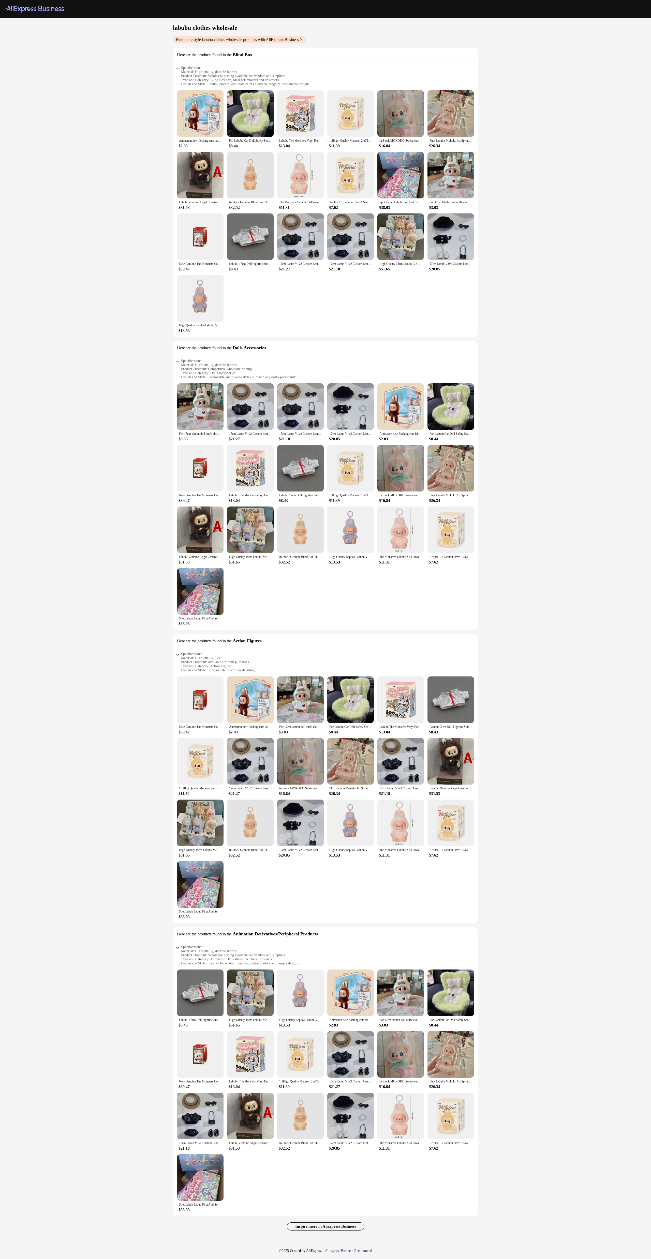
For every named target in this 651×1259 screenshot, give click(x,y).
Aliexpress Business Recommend (348, 1251)
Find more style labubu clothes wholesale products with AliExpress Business (237, 39)
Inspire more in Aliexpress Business (325, 1226)
